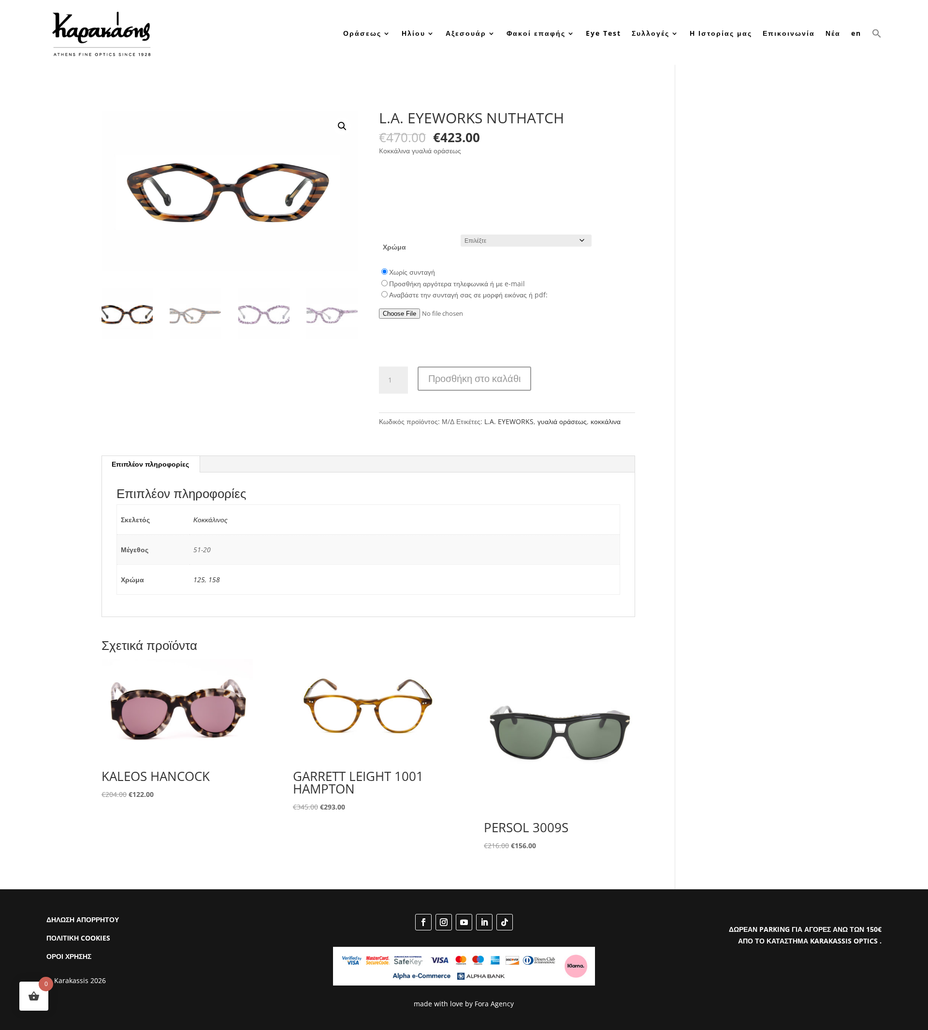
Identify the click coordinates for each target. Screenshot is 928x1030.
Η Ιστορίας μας (721, 33)
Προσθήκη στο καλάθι (474, 378)
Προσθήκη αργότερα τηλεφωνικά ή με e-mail (457, 283)
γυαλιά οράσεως (562, 421)
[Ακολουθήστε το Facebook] (423, 922)
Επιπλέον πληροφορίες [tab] (150, 464)
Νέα (833, 33)
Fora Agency (494, 1003)
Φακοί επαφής (536, 33)
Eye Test (603, 33)
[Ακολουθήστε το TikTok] (504, 922)
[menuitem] (856, 33)
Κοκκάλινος (210, 519)
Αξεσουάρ (466, 33)
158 (214, 579)
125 (199, 579)
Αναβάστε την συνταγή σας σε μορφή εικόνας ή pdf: (468, 294)
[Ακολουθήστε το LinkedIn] (484, 922)
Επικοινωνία (789, 33)
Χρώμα (394, 246)
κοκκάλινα (606, 421)
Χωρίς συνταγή (412, 272)
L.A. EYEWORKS (509, 421)
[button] (877, 33)
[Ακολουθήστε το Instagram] (443, 922)
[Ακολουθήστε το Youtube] (464, 922)
